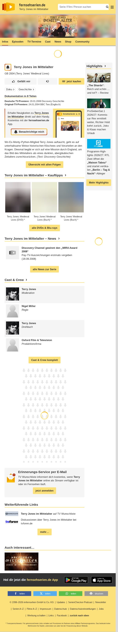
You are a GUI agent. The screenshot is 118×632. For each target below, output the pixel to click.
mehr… (44, 531)
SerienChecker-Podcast (80, 602)
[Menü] (112, 7)
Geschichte (25, 89)
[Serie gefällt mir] (20, 81)
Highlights (94, 66)
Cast (48, 41)
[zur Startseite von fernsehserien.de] (8, 6)
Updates (61, 602)
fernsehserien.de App (42, 579)
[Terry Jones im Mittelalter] (68, 123)
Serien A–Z (18, 609)
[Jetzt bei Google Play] (76, 579)
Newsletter (100, 602)
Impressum (45, 609)
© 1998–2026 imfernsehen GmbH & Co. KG (32, 602)
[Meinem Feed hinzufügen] (8, 67)
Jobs (101, 609)
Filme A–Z (32, 609)
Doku (9, 89)
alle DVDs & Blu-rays (44, 227)
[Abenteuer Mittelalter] (21, 562)
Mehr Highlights (98, 182)
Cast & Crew (14, 280)
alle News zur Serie (44, 269)
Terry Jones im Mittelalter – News (30, 238)
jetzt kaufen (74, 81)
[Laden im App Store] (101, 579)
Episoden (17, 41)
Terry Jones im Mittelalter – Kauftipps (34, 175)
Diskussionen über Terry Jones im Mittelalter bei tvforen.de (48, 521)
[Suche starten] (107, 7)
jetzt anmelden (44, 490)
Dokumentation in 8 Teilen (20, 96)
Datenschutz (60, 609)
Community (82, 41)
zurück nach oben (79, 615)
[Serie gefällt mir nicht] (47, 81)
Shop (68, 41)
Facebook (62, 615)
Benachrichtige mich (31, 131)
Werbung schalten (36, 615)
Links (51, 615)
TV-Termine (34, 41)
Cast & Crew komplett (44, 360)
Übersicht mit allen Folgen (44, 164)
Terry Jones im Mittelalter (33, 9)
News (58, 41)
